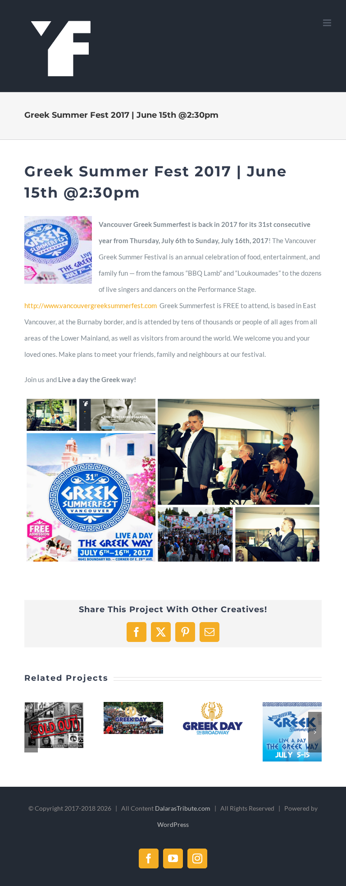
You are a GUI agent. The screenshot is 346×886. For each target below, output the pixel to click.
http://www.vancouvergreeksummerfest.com (90, 305)
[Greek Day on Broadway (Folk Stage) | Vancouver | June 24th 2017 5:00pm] (133, 718)
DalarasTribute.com (182, 808)
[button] (31, 732)
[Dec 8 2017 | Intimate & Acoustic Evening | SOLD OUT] (54, 725)
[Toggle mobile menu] (327, 23)
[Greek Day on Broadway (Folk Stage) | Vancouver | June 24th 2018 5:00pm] (212, 718)
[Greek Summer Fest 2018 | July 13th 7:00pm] (292, 731)
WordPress (173, 824)
